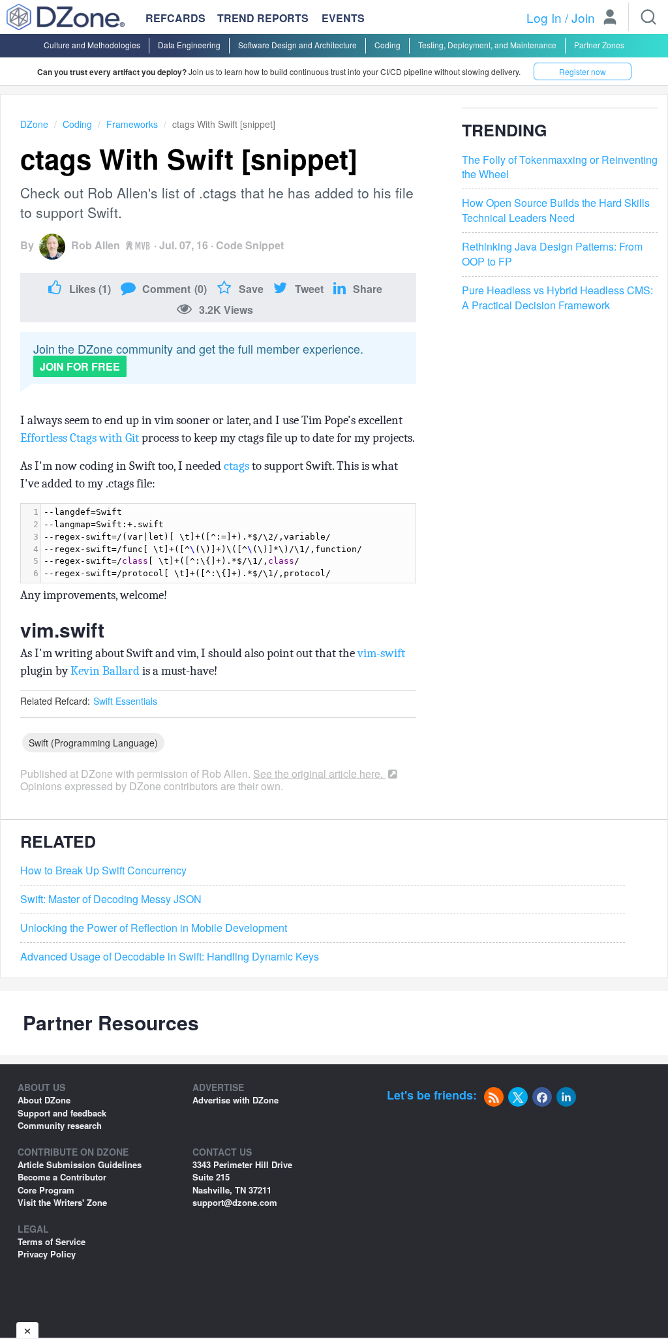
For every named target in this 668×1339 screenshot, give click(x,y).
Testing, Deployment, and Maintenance (487, 44)
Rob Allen (95, 245)
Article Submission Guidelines (80, 1164)
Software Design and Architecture (297, 44)
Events (343, 18)
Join (583, 17)
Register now (582, 71)
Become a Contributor (62, 1177)
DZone (34, 124)
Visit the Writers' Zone (62, 1202)
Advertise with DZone (235, 1100)
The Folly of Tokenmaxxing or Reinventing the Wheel (560, 167)
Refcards (175, 17)
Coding (387, 44)
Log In (544, 17)
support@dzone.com (234, 1202)
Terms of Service (51, 1241)
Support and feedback (62, 1113)
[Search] (648, 17)
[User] (610, 18)
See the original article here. (319, 773)
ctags (236, 466)
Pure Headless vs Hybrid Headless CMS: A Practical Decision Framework (557, 298)
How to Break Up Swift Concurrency (103, 870)
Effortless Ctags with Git (79, 438)
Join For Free (80, 366)
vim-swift (381, 653)
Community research (60, 1125)
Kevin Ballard (105, 671)
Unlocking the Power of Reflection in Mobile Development (153, 928)
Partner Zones (599, 44)
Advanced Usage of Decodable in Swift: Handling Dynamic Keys (169, 956)
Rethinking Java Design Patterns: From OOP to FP (552, 254)
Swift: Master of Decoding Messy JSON (111, 899)
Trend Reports (263, 17)
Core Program (46, 1190)
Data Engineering (189, 44)
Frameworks (132, 124)
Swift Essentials (125, 700)
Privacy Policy (47, 1254)
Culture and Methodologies (92, 44)
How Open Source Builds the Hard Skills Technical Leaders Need (556, 210)
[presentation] (228, 543)
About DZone (44, 1100)
